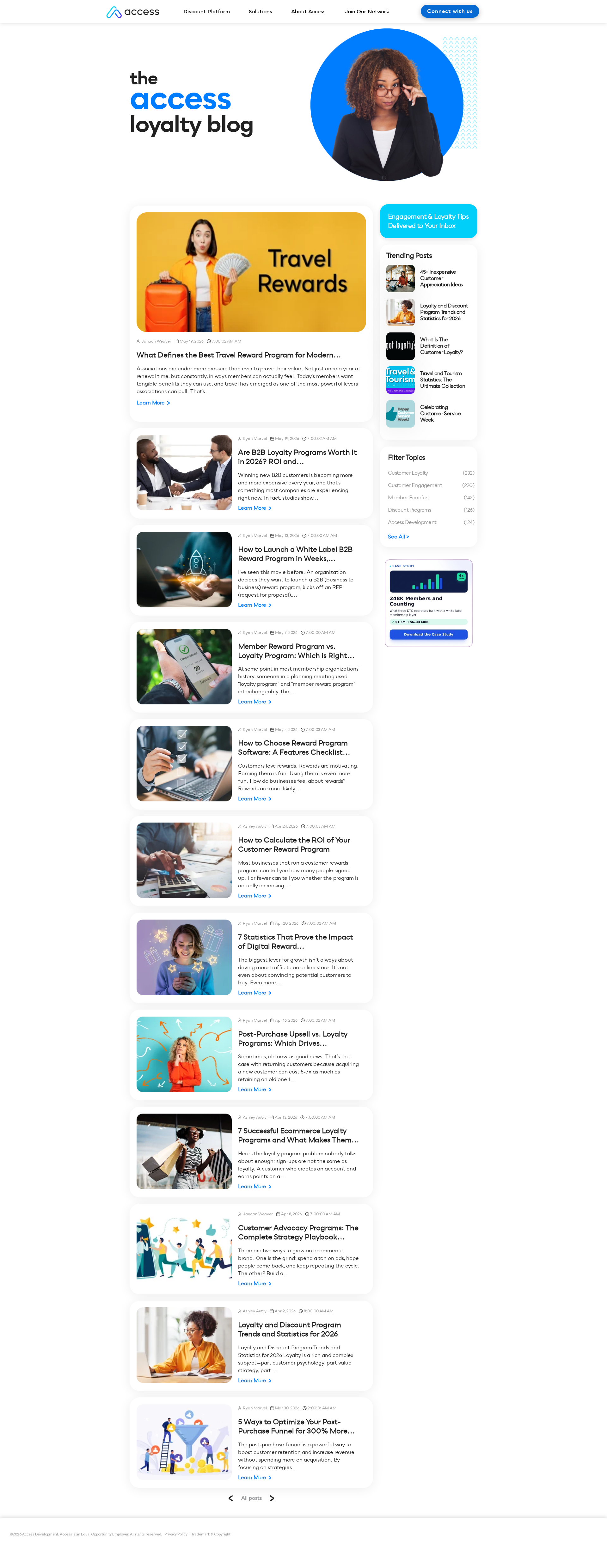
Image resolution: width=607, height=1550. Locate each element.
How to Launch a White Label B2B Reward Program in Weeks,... (295, 554)
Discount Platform (206, 12)
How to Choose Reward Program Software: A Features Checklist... (294, 748)
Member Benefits (431, 497)
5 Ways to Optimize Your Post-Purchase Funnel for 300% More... (296, 1426)
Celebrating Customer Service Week (440, 413)
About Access (308, 12)
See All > (398, 536)
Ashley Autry (255, 826)
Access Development (431, 522)
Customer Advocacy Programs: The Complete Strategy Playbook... (298, 1232)
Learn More (151, 402)
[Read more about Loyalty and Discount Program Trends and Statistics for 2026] (400, 312)
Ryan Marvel (255, 438)
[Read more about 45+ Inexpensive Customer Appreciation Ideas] (400, 278)
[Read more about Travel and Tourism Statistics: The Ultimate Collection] (400, 380)
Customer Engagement (431, 485)
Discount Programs (431, 510)
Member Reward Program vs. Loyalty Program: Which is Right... (296, 651)
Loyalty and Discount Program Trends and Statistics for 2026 (289, 1329)
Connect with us (450, 11)
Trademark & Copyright (210, 1534)
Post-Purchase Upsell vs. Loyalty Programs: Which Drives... (293, 1039)
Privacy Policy (175, 1534)
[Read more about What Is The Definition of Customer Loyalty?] (400, 346)
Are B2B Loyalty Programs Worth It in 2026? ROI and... (297, 457)
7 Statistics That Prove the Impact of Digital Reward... (295, 942)
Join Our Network (367, 12)
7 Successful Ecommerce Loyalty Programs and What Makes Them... (298, 1135)
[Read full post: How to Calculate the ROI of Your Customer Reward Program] (184, 860)
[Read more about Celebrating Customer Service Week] (400, 414)
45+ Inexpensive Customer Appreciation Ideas (441, 278)
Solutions (260, 12)
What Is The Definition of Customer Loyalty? (441, 346)
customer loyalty (431, 473)
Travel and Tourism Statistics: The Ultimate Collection (442, 379)
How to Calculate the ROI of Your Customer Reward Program (294, 845)
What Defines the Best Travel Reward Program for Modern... (239, 354)
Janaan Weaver (156, 341)
